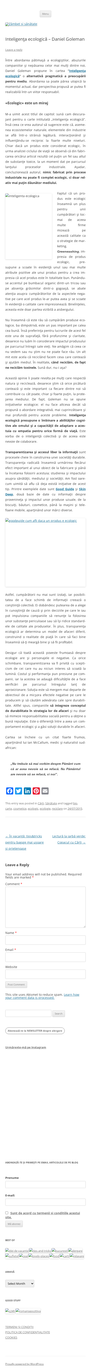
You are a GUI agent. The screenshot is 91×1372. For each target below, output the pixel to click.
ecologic (33, 809)
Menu (45, 13)
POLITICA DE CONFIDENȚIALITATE (27, 1332)
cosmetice (20, 809)
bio (75, 803)
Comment (13, 884)
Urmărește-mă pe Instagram (25, 1047)
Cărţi (41, 803)
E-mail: (10, 1195)
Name (11, 933)
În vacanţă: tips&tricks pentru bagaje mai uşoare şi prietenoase (24, 842)
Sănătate (51, 803)
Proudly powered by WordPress (24, 1364)
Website (11, 967)
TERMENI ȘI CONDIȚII (19, 1327)
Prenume (12, 1178)
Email (10, 950)
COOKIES (11, 1337)
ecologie (45, 809)
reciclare (57, 809)
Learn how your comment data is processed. (42, 996)
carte (8, 809)
